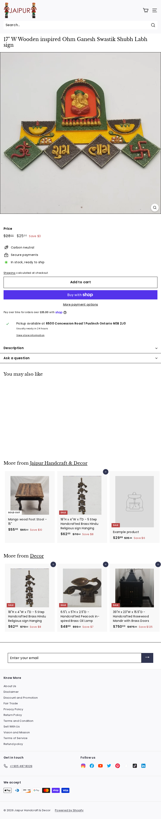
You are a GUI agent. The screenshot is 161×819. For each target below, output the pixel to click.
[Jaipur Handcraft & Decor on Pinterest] (117, 765)
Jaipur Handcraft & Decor (58, 463)
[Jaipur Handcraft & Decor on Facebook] (92, 765)
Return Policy (13, 715)
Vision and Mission (17, 732)
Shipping (10, 273)
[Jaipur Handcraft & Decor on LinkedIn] (143, 765)
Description (14, 348)
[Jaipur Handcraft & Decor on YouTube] (100, 765)
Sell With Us (12, 727)
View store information (30, 335)
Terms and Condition (19, 721)
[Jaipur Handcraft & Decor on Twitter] (109, 765)
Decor (37, 556)
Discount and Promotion (21, 698)
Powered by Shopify (69, 810)
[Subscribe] (147, 658)
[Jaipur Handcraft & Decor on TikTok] (135, 765)
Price (8, 228)
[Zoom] (155, 207)
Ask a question (17, 358)
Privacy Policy (13, 709)
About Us (10, 686)
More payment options (80, 304)
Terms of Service (16, 738)
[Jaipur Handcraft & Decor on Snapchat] (126, 765)
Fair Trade (11, 703)
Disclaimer (11, 692)
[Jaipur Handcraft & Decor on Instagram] (83, 765)
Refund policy (13, 744)
